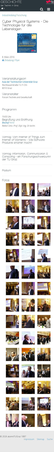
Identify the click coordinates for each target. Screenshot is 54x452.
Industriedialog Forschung (14, 15)
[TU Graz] (50, 2)
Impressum (29, 439)
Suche (50, 439)
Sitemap (40, 439)
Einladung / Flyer (12, 60)
